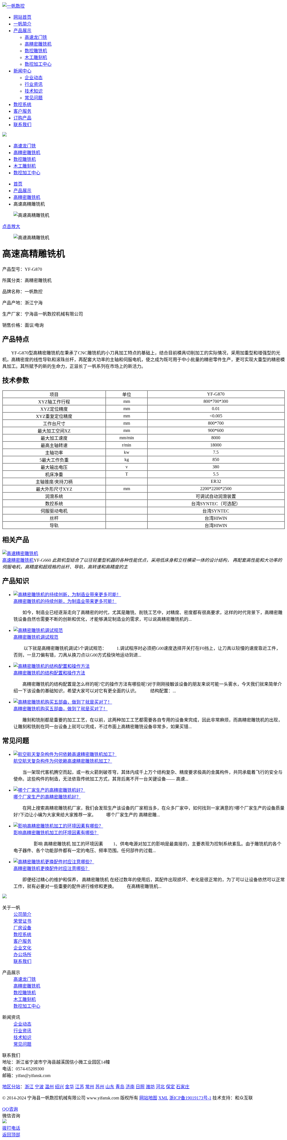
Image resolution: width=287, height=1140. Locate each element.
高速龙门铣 (36, 37)
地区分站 (11, 1086)
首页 (17, 184)
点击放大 (11, 226)
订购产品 (22, 118)
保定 (170, 1086)
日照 (140, 1086)
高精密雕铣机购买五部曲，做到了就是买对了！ (60, 708)
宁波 (39, 1086)
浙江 (29, 1086)
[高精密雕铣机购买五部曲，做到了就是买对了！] (62, 702)
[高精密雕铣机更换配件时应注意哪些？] (53, 861)
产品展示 (22, 30)
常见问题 (34, 97)
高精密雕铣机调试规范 (35, 637)
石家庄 (182, 1086)
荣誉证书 (22, 921)
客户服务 (22, 111)
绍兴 (59, 1086)
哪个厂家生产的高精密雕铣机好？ (47, 797)
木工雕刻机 (36, 57)
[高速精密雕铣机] (20, 553)
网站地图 (148, 1098)
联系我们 (22, 124)
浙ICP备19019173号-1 (190, 1098)
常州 (89, 1086)
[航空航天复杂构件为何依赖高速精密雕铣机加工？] (65, 754)
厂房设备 (22, 927)
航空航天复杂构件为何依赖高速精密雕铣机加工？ (62, 761)
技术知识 (34, 91)
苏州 (99, 1086)
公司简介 (22, 914)
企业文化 (22, 948)
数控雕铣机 (36, 50)
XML (163, 1098)
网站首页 (22, 17)
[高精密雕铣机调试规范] (38, 630)
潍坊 (150, 1086)
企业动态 (34, 77)
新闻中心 (22, 71)
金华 (69, 1086)
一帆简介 (22, 24)
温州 (49, 1086)
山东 (109, 1086)
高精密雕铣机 (38, 44)
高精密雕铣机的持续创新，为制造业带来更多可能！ (65, 601)
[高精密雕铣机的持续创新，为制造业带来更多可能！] (67, 594)
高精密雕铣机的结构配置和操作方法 (49, 673)
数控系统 (22, 104)
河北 (160, 1086)
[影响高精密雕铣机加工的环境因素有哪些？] (58, 826)
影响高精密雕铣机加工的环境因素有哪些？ (56, 832)
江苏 (79, 1086)
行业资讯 (34, 84)
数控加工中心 (38, 64)
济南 (130, 1086)
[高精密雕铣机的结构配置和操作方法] (51, 666)
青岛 (119, 1086)
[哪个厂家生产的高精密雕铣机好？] (49, 790)
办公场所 (22, 954)
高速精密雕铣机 (18, 560)
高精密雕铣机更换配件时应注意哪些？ (51, 868)
